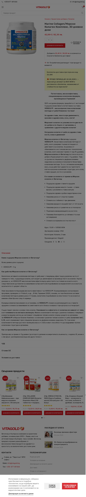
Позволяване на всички (70, 486)
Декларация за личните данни (20, 493)
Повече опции (52, 486)
